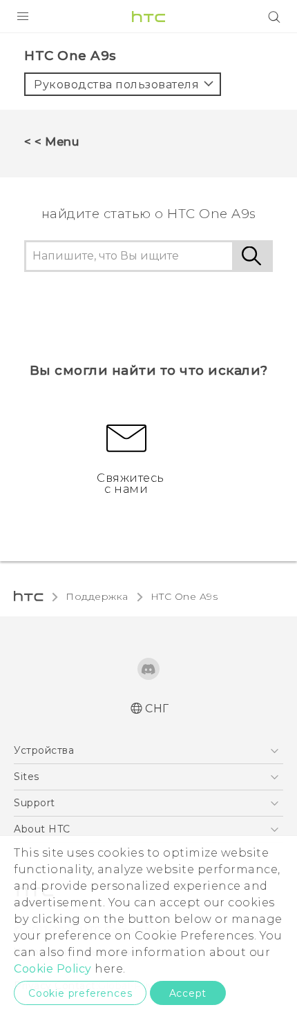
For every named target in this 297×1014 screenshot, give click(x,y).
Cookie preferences (80, 993)
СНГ (157, 708)
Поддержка (97, 596)
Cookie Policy (53, 968)
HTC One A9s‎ (184, 596)
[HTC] (148, 16)
